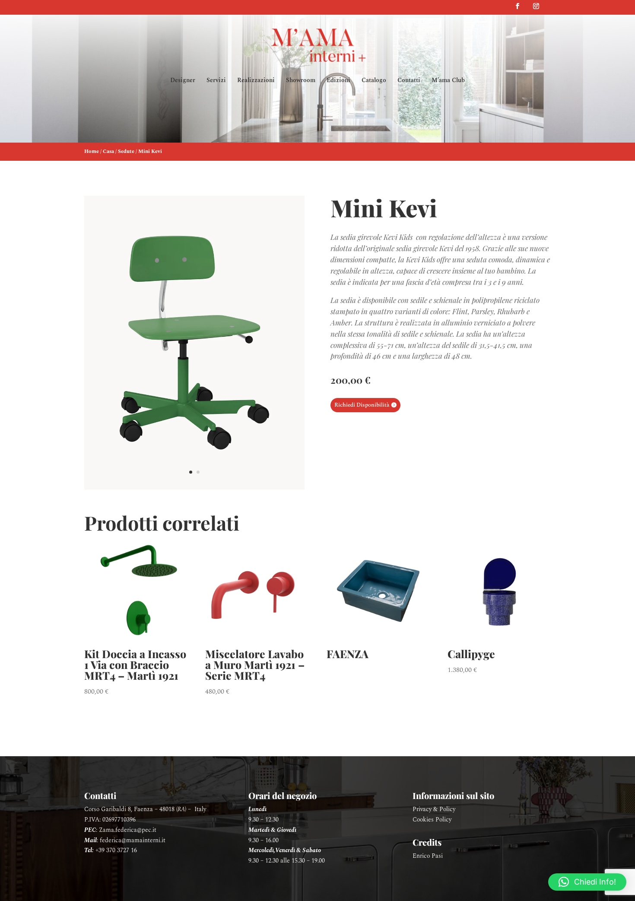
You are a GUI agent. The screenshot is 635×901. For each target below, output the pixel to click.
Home (91, 151)
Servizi (216, 81)
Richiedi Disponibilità (361, 405)
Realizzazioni (256, 81)
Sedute (126, 151)
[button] (587, 882)
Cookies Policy (432, 819)
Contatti (408, 81)
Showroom (300, 81)
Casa (108, 151)
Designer (182, 81)
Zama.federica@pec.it (127, 829)
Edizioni (338, 81)
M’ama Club (448, 81)
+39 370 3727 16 (116, 850)
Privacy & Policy (434, 809)
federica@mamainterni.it (132, 840)
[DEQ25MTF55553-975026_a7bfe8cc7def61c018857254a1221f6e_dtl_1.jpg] (194, 487)
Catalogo (374, 81)
